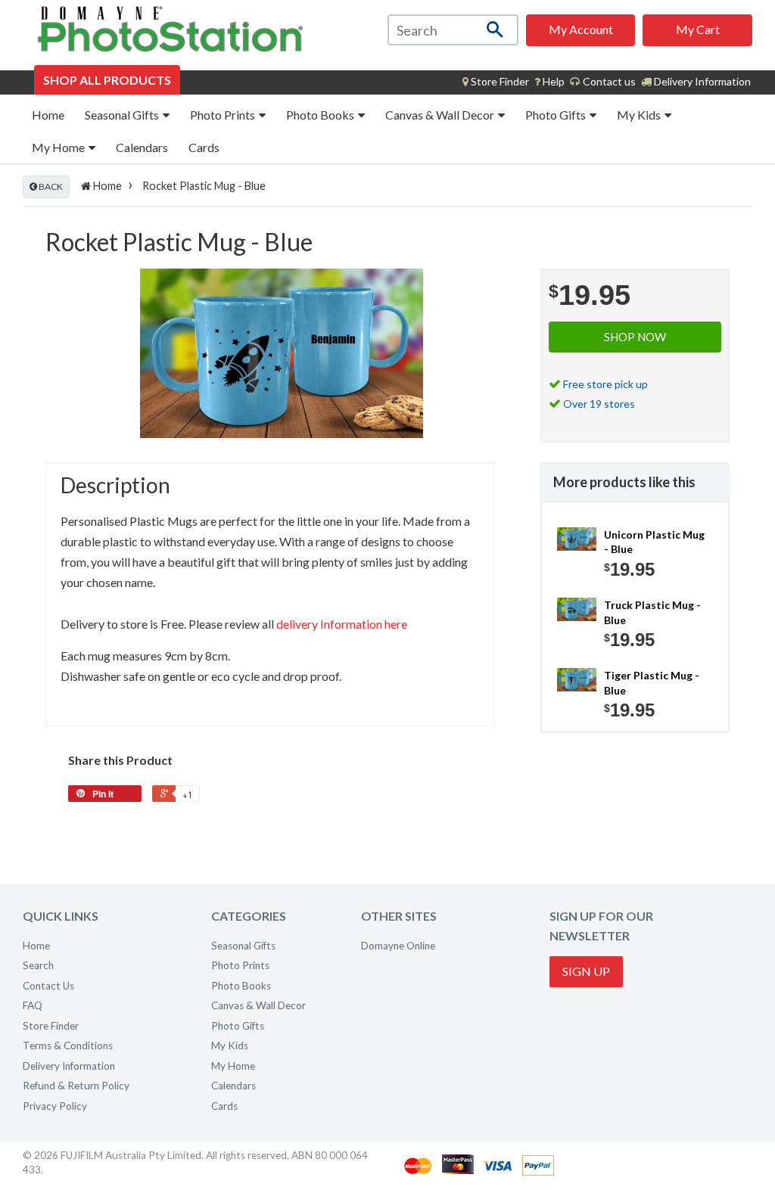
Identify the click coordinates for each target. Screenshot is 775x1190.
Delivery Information (701, 81)
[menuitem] (496, 82)
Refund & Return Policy (76, 1086)
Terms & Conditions (68, 1045)
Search (38, 965)
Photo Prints (223, 114)
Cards (203, 147)
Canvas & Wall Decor (440, 114)
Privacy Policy (55, 1106)
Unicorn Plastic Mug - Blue (654, 542)
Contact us (608, 81)
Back (50, 186)
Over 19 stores (599, 403)
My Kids (640, 114)
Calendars (142, 147)
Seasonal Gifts (123, 114)
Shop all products (107, 80)
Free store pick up (605, 384)
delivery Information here (341, 624)
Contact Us (48, 986)
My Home (59, 147)
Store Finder (51, 1026)
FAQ (32, 1005)
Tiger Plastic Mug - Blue (651, 683)
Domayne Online (398, 946)
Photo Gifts (556, 114)
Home (48, 114)
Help (552, 81)
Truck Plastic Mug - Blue (652, 612)
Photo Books (321, 114)
